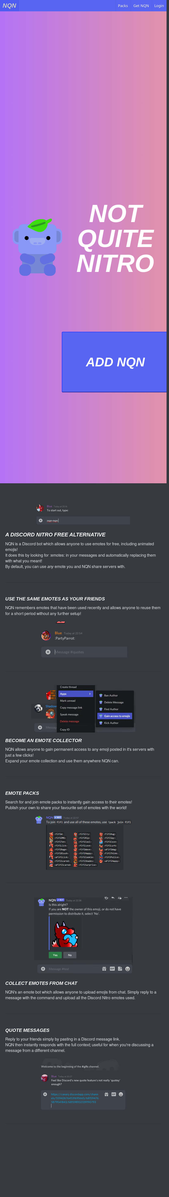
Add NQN (115, 362)
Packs (123, 5)
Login (159, 5)
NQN (9, 5)
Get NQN (141, 5)
